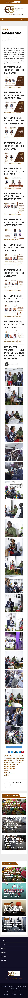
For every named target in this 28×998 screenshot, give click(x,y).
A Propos (3, 956)
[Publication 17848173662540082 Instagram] (14, 679)
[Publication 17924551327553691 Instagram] (14, 471)
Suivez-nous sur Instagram (15, 746)
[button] (21, 19)
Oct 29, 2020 (8, 929)
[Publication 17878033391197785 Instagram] (14, 584)
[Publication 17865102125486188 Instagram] (14, 433)
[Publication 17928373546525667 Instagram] (14, 490)
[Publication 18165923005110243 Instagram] (14, 565)
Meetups (3, 952)
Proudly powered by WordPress (9, 986)
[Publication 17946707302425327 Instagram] (14, 603)
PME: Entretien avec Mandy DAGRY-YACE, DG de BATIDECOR (13, 908)
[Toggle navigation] (25, 19)
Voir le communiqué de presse (12, 87)
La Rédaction (13, 38)
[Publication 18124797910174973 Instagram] (14, 414)
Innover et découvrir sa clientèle (13, 892)
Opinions (6, 889)
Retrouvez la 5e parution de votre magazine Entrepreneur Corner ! (14, 874)
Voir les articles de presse (11, 239)
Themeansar (14, 988)
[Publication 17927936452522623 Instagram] (14, 735)
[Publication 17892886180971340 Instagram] (14, 509)
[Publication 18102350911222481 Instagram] (14, 528)
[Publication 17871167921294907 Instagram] (14, 377)
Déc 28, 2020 (8, 896)
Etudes (3, 948)
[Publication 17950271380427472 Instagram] (14, 452)
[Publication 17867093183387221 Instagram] (14, 396)
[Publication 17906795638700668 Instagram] (14, 660)
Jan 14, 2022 (8, 879)
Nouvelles (4, 29)
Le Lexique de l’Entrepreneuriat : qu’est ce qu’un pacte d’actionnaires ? (14, 924)
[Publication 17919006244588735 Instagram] (14, 622)
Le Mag (3, 944)
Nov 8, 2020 (8, 912)
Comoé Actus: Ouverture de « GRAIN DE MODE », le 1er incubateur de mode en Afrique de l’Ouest (13, 840)
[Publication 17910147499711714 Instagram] (14, 698)
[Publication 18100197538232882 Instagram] (14, 716)
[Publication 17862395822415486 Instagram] (14, 547)
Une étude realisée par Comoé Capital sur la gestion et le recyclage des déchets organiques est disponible (13, 822)
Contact (3, 960)
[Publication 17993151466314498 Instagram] (14, 641)
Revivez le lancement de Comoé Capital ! (20, 759)
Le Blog (3, 941)
